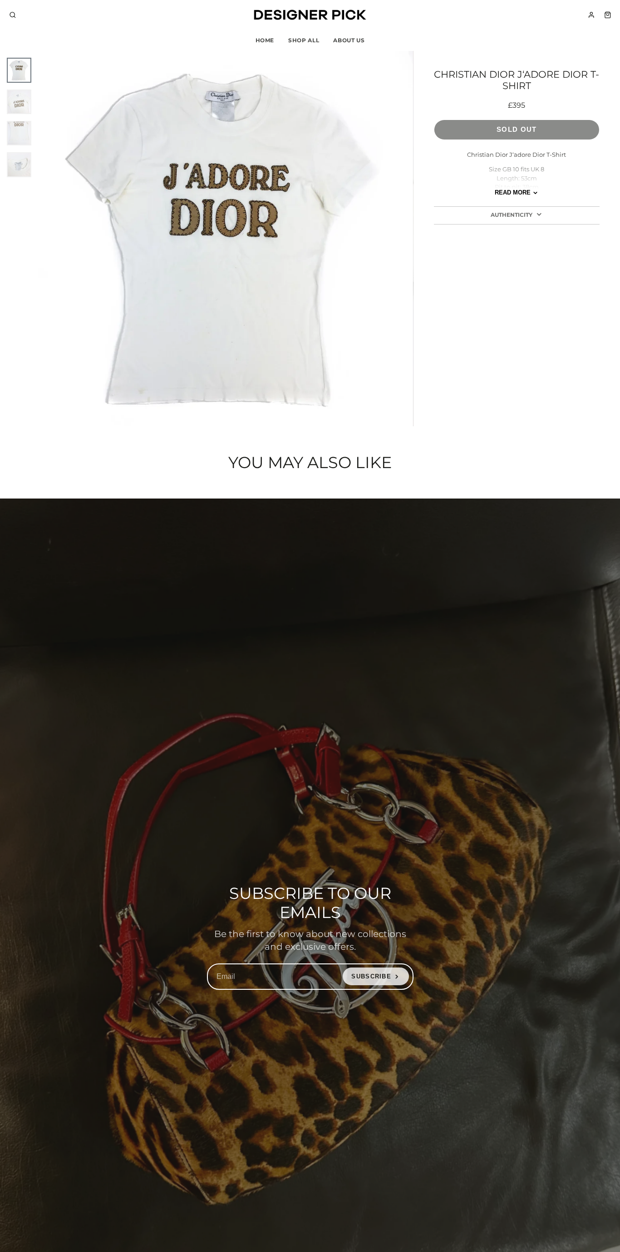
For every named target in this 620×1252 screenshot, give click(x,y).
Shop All (303, 40)
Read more (513, 192)
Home (265, 40)
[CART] (607, 15)
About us (348, 40)
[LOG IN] (591, 15)
